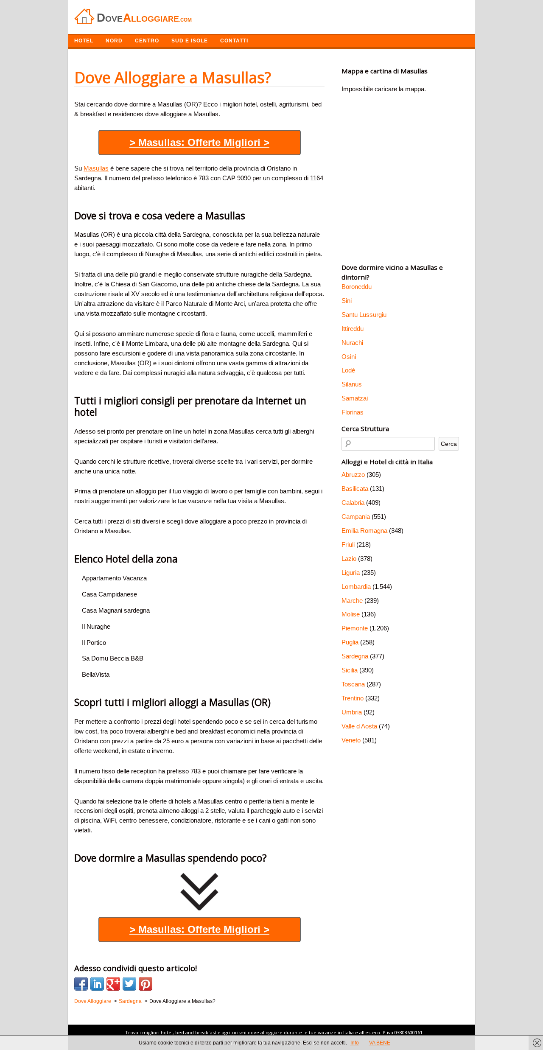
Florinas (352, 412)
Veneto (351, 740)
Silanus (351, 384)
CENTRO (147, 41)
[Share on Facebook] (81, 984)
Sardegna (354, 656)
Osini (348, 356)
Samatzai (354, 398)
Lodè (348, 370)
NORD (114, 41)
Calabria (352, 502)
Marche (352, 600)
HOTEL (83, 41)
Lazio (348, 558)
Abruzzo (353, 474)
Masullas (96, 168)
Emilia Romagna (364, 530)
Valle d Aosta (359, 726)
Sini (346, 300)
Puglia (349, 642)
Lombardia (356, 586)
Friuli (348, 544)
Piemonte (354, 628)
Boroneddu (356, 286)
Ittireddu (352, 328)
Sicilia (349, 670)
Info (354, 1043)
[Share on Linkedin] (97, 984)
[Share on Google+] (113, 984)
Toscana (353, 684)
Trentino (352, 698)
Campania (355, 516)
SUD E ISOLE (189, 41)
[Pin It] (145, 984)
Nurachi (352, 342)
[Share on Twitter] (129, 984)
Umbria (351, 712)
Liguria (350, 572)
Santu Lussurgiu (363, 314)
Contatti (234, 41)
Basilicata (354, 488)
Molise (350, 614)
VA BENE (379, 1043)
